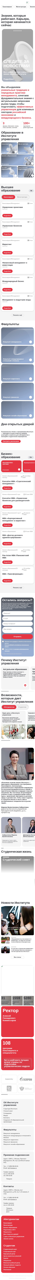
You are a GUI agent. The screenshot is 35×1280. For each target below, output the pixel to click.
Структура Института (10, 1108)
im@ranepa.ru (12, 1168)
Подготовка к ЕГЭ (9, 1229)
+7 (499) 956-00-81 (12, 1166)
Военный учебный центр (12, 1263)
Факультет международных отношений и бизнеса (17, 1136)
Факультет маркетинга (11, 1139)
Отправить (17, 636)
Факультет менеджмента (12, 1133)
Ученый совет (8, 1111)
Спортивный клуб (9, 1251)
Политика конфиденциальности (17, 1278)
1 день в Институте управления (14, 1236)
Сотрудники (7, 1113)
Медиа (6, 1115)
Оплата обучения (9, 1267)
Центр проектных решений (12, 1256)
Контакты (7, 1117)
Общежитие (7, 1260)
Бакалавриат (8, 1223)
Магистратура (8, 1225)
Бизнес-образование (10, 1227)
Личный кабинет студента (12, 1265)
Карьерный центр (9, 1254)
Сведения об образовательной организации (14, 1121)
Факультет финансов (10, 1142)
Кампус (6, 1258)
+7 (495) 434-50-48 (12, 1197)
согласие (14, 641)
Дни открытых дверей (11, 1234)
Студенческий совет (10, 1249)
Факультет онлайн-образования (14, 1144)
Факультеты (8, 1232)
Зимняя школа (8, 1238)
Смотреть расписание (11, 441)
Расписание (7, 1269)
